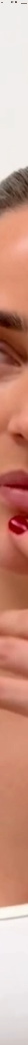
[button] (2, 2)
